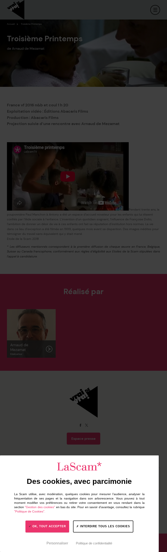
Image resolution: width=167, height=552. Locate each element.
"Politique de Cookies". (29, 511)
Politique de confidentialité (94, 543)
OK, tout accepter (48, 526)
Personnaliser (57, 543)
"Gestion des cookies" (40, 507)
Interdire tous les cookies (104, 526)
